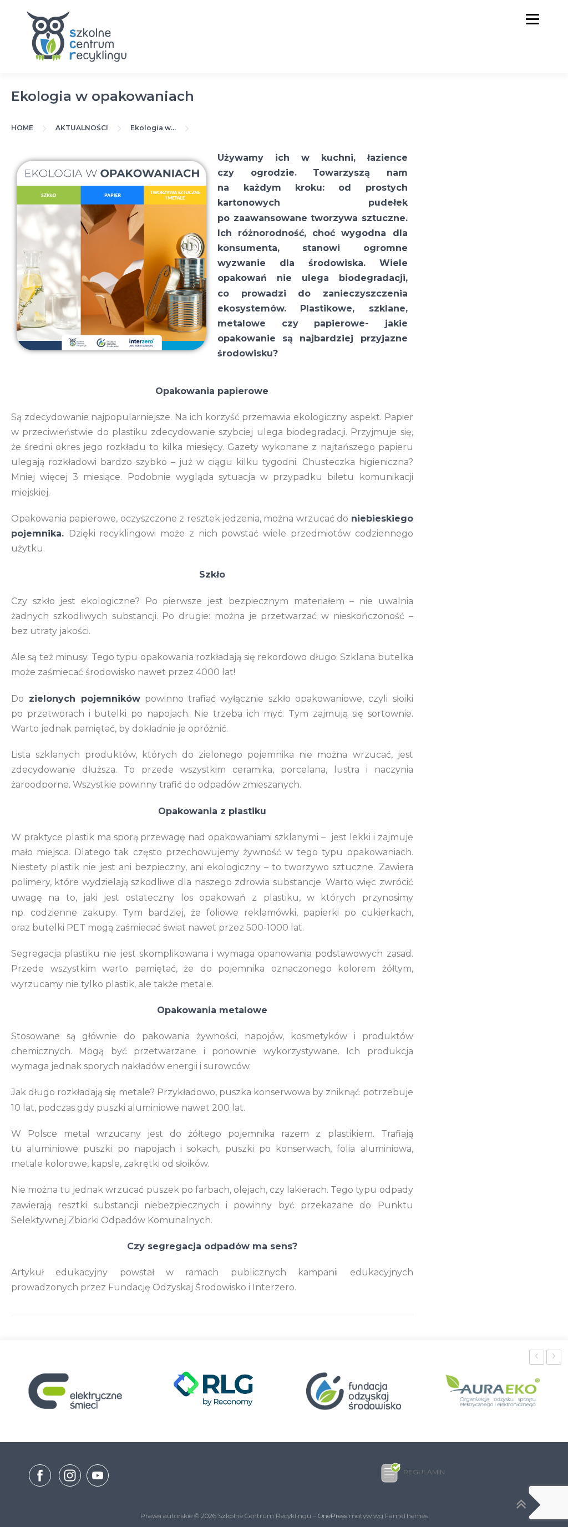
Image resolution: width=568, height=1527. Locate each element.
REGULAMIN (424, 1472)
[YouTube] (97, 1487)
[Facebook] (40, 1478)
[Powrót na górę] (521, 1505)
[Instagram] (70, 1487)
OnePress (332, 1515)
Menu (532, 19)
